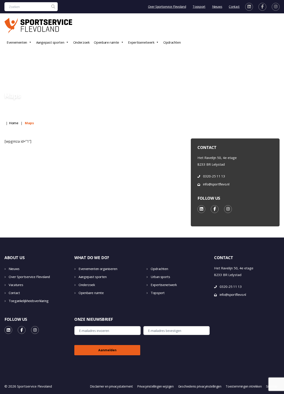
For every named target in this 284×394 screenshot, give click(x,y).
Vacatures (16, 284)
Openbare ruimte (106, 42)
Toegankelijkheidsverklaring (29, 301)
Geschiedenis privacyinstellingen (199, 386)
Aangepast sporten (50, 42)
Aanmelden (107, 350)
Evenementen (17, 42)
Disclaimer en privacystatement (111, 386)
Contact (234, 6)
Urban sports (160, 276)
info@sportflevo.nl (216, 184)
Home (13, 123)
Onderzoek (81, 42)
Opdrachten (172, 42)
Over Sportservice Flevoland (167, 6)
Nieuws (217, 6)
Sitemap (271, 386)
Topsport (199, 6)
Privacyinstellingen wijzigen (155, 386)
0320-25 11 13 (214, 176)
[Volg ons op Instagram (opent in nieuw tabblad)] (276, 7)
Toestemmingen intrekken (244, 386)
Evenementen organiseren (98, 268)
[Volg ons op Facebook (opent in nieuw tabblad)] (262, 7)
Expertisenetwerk (141, 42)
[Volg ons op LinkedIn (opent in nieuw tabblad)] (249, 7)
